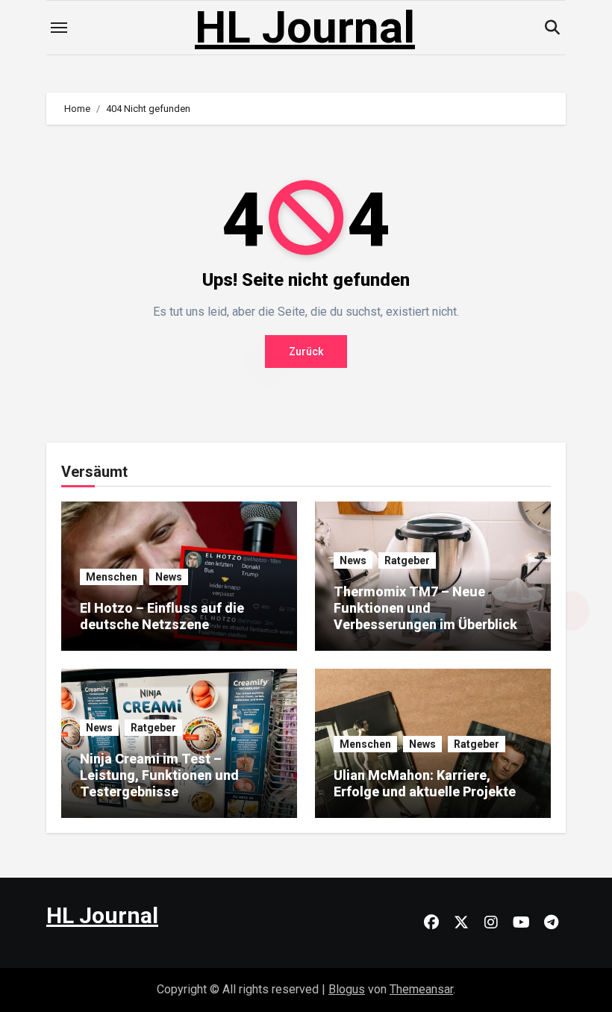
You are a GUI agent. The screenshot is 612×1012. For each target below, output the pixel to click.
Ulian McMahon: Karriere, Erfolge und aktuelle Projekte (425, 783)
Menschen (111, 577)
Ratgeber (407, 560)
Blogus (346, 989)
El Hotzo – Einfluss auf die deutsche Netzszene (162, 616)
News (168, 577)
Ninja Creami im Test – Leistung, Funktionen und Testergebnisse (159, 775)
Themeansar (421, 989)
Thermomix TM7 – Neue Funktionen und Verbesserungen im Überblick (425, 607)
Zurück (306, 351)
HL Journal (305, 27)
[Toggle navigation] (59, 28)
